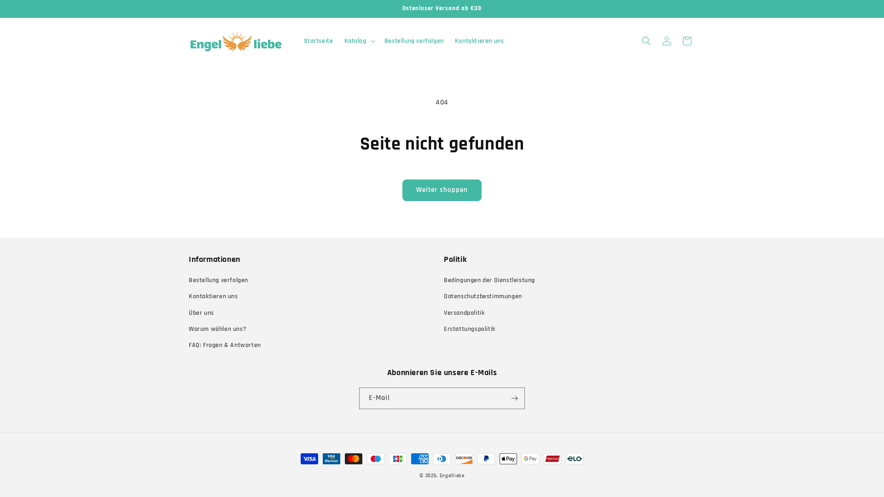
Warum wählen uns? (217, 329)
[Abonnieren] (514, 398)
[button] (359, 41)
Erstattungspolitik (469, 329)
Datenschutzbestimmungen (483, 296)
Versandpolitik (464, 313)
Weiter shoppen (442, 189)
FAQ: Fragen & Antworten (225, 345)
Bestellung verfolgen (218, 280)
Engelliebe (452, 476)
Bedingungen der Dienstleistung (489, 280)
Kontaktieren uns (213, 296)
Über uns (201, 313)
